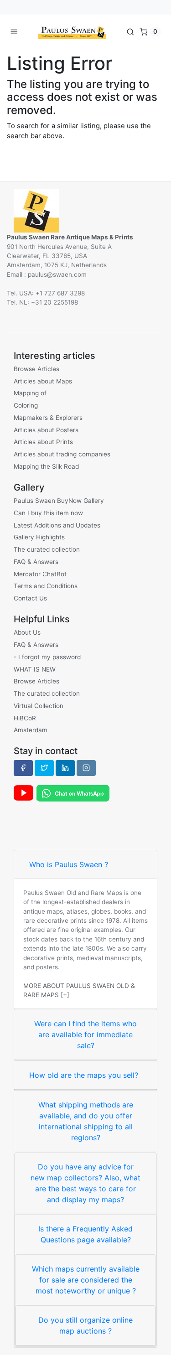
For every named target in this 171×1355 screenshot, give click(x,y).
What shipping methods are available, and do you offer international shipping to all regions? (85, 1121)
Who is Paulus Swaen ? (68, 864)
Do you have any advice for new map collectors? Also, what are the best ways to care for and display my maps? (85, 1183)
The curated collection (47, 549)
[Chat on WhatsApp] (72, 792)
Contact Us (30, 598)
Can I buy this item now (48, 513)
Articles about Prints (43, 441)
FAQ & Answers (36, 561)
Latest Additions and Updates (57, 525)
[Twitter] (44, 768)
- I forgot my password (47, 657)
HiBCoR (25, 718)
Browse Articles (36, 368)
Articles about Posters (46, 430)
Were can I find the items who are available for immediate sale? (85, 1034)
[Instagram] (86, 768)
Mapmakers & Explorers (48, 417)
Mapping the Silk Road (46, 466)
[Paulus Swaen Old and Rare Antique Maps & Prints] (72, 31)
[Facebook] (23, 768)
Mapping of (30, 393)
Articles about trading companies (62, 454)
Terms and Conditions (46, 586)
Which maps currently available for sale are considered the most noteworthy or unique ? (86, 1279)
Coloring (26, 405)
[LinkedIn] (65, 768)
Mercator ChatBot (40, 574)
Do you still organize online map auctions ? (85, 1325)
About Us (27, 632)
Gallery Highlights (39, 537)
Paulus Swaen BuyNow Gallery (59, 500)
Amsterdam (30, 730)
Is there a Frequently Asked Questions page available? (85, 1234)
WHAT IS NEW (35, 669)
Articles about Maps (43, 381)
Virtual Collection (38, 705)
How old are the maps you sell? (83, 1075)
